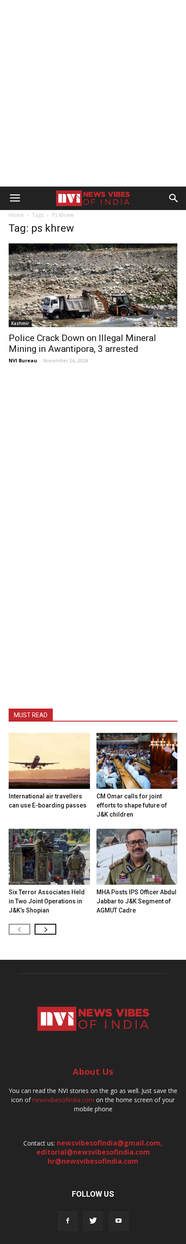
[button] (174, 198)
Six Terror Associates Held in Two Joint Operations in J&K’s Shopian (47, 901)
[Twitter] (93, 1221)
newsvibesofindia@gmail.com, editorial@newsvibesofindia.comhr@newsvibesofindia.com (99, 1152)
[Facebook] (67, 1221)
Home (16, 215)
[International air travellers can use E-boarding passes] (49, 761)
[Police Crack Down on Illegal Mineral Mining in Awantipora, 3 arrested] (93, 285)
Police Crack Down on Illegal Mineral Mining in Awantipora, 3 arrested (82, 343)
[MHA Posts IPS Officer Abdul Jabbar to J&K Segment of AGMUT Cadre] (137, 857)
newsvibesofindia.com (63, 1100)
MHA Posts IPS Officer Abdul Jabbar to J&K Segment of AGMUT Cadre (136, 901)
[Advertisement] (93, 93)
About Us (93, 1071)
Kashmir (20, 323)
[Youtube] (118, 1221)
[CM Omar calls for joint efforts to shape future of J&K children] (137, 761)
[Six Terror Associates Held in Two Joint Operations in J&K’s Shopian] (49, 857)
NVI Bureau (23, 360)
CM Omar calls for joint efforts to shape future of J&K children (131, 805)
